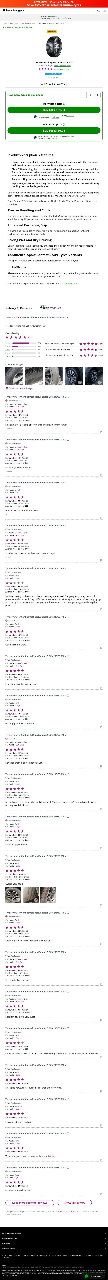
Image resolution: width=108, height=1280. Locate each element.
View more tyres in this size (18, 27)
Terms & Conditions (29, 1255)
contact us (64, 1211)
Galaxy (18, 1038)
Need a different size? (62, 66)
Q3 (17, 1177)
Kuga (18, 578)
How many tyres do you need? (25, 94)
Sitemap (88, 1255)
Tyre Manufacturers (10, 1238)
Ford (17, 575)
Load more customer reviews (29, 1202)
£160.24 (59, 130)
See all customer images (21, 388)
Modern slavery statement (73, 1255)
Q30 (17, 492)
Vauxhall (18, 1106)
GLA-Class (20, 406)
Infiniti (17, 490)
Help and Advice (8, 1249)
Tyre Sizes (6, 1243)
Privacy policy (56, 1255)
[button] (92, 11)
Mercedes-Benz (21, 404)
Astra (18, 1109)
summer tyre (70, 283)
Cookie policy (43, 1255)
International (98, 1255)
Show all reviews (74, 1202)
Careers (6, 1257)
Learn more (70, 116)
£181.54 (59, 110)
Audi (17, 1175)
